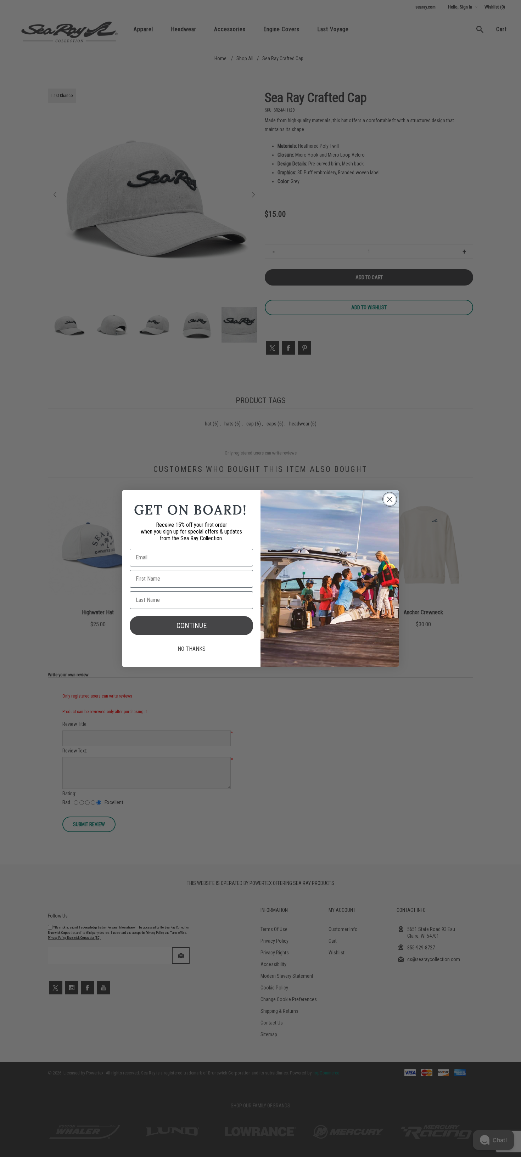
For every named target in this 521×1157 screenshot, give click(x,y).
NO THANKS (192, 648)
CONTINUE (192, 625)
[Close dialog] (389, 499)
